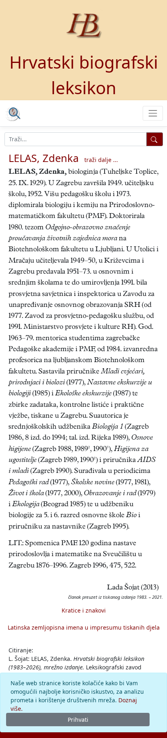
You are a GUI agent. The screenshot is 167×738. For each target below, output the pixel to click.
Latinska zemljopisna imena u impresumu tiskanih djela (84, 627)
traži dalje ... (101, 160)
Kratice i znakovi (84, 610)
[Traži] (154, 139)
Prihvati (78, 719)
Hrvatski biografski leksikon (83, 74)
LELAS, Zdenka (44, 158)
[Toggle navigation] (153, 113)
